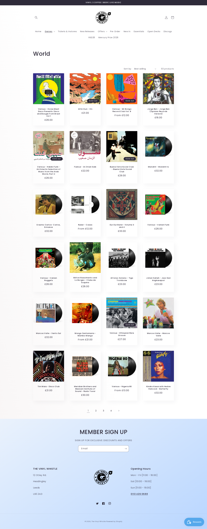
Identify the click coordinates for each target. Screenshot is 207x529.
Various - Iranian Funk (158, 225)
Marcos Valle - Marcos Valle (158, 334)
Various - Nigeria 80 (122, 386)
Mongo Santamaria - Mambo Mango (85, 334)
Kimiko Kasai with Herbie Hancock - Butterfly (158, 387)
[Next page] (119, 411)
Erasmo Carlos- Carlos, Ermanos (48, 226)
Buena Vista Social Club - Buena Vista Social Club (122, 169)
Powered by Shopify (114, 521)
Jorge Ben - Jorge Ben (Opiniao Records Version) (158, 111)
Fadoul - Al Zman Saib (85, 167)
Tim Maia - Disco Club (49, 386)
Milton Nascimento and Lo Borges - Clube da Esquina (85, 280)
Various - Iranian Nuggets (48, 279)
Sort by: (128, 68)
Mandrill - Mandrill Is (158, 167)
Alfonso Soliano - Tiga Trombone (122, 279)
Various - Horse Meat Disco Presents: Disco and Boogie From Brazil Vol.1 (48, 112)
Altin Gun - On (85, 109)
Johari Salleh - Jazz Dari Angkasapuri (158, 279)
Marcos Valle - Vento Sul (48, 333)
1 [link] (88, 410)
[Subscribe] (126, 448)
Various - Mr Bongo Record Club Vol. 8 (122, 110)
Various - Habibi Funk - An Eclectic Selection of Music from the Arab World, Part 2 (48, 170)
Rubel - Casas (85, 225)
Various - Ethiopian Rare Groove (122, 334)
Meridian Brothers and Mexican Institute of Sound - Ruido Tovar (85, 389)
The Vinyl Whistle (99, 521)
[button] (36, 17)
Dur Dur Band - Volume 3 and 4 (122, 226)
